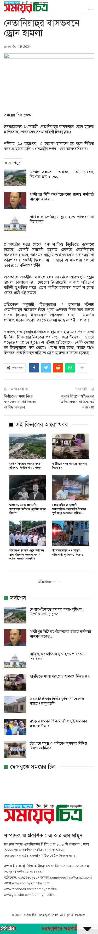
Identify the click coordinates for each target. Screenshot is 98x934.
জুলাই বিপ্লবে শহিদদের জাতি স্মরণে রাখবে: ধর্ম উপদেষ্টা (77, 402)
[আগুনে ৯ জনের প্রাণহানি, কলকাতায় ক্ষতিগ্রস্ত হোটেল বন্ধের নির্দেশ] (27, 488)
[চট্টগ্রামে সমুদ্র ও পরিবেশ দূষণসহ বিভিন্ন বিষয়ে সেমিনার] (15, 749)
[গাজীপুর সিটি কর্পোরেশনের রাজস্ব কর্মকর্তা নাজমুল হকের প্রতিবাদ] (15, 200)
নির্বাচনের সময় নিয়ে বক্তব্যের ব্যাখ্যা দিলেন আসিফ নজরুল (20, 402)
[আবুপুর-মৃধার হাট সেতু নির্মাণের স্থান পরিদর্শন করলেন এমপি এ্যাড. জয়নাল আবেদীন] (27, 533)
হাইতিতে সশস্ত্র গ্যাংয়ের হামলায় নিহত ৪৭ (60, 676)
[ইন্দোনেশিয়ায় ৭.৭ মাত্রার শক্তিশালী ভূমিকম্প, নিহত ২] (70, 533)
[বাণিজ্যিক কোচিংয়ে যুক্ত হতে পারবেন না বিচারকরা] (15, 222)
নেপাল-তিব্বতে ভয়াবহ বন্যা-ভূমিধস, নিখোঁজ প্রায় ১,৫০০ (56, 611)
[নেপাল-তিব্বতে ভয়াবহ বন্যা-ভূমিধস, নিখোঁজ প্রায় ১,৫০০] (15, 178)
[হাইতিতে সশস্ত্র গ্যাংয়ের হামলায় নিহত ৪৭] (70, 446)
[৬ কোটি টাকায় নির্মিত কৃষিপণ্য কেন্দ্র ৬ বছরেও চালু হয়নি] (15, 704)
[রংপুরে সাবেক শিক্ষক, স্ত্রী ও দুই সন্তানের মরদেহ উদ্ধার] (15, 727)
